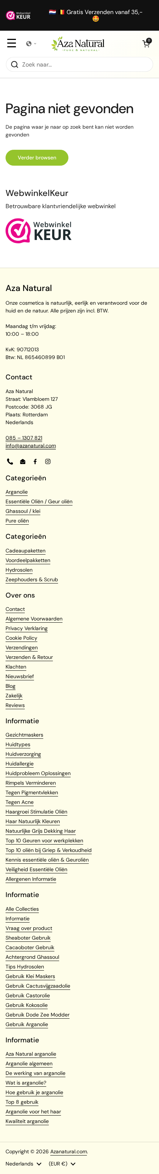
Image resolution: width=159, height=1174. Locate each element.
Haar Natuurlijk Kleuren (33, 821)
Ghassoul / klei (23, 511)
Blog (11, 686)
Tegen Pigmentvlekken (32, 792)
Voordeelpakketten (28, 560)
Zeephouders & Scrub (32, 579)
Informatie (18, 918)
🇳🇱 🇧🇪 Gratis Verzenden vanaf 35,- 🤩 (96, 15)
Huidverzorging (23, 754)
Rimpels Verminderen (31, 782)
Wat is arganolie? (26, 1082)
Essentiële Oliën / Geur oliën (39, 501)
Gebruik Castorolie (28, 995)
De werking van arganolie (35, 1073)
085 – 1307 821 (24, 437)
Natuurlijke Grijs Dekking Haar (41, 831)
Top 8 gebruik (22, 1102)
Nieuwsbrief (20, 676)
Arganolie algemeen (29, 1063)
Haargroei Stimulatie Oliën (36, 811)
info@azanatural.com (31, 445)
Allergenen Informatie (31, 879)
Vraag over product (29, 928)
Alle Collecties (22, 909)
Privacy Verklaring (27, 628)
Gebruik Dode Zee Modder (38, 1014)
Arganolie (17, 491)
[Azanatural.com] (78, 43)
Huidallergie (20, 763)
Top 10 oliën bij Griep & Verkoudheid (49, 850)
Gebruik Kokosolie (27, 1005)
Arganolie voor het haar (33, 1111)
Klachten (16, 666)
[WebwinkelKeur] (39, 241)
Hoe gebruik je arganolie (34, 1092)
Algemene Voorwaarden (34, 618)
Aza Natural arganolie (31, 1053)
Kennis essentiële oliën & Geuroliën (47, 859)
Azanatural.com (68, 1151)
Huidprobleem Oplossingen (38, 773)
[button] (146, 43)
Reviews (15, 705)
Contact (15, 609)
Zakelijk (14, 695)
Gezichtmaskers (24, 734)
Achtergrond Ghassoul (32, 957)
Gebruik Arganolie (27, 1024)
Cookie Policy (21, 638)
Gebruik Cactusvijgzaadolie (38, 985)
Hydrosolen (19, 569)
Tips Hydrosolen (25, 966)
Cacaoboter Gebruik (30, 947)
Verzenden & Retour (29, 657)
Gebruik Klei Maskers (30, 976)
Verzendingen (22, 647)
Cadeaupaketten (25, 550)
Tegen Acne (20, 802)
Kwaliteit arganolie (27, 1121)
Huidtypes (18, 744)
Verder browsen (37, 157)
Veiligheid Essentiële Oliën (36, 869)
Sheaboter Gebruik (28, 937)
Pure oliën (17, 520)
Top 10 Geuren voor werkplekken (44, 840)
